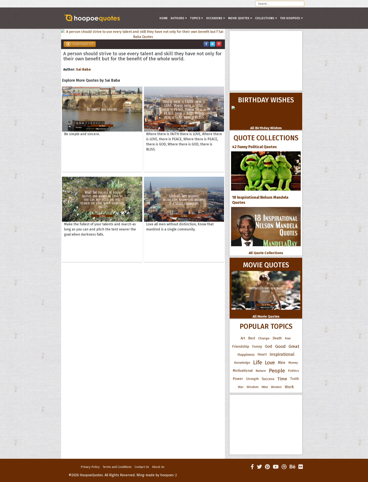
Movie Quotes (238, 18)
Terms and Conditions (117, 467)
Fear (288, 338)
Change (264, 338)
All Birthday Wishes (266, 128)
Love (270, 363)
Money (293, 363)
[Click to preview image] (143, 34)
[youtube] (276, 467)
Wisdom (253, 387)
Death (277, 338)
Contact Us (142, 467)
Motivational (243, 371)
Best (251, 338)
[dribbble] (284, 467)
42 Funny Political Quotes (254, 147)
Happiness (245, 354)
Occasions (214, 18)
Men (281, 362)
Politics (293, 371)
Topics (195, 18)
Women (276, 387)
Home (164, 18)
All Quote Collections (266, 253)
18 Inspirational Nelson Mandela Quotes (260, 200)
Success (268, 379)
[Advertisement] (266, 61)
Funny (257, 346)
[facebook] (252, 467)
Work (289, 387)
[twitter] (259, 467)
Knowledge (242, 363)
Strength (252, 379)
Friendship (240, 346)
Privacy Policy (90, 467)
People (277, 371)
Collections (264, 18)
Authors (177, 18)
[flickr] (300, 467)
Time (282, 378)
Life (257, 362)
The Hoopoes (290, 18)
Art (243, 338)
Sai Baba (83, 69)
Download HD (82, 44)
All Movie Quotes (266, 316)
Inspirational (282, 354)
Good (280, 346)
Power (238, 379)
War (241, 387)
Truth (294, 379)
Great (294, 346)
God (268, 346)
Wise (265, 387)
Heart (262, 354)
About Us (158, 467)
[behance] (292, 467)
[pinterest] (267, 467)
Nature (261, 371)
